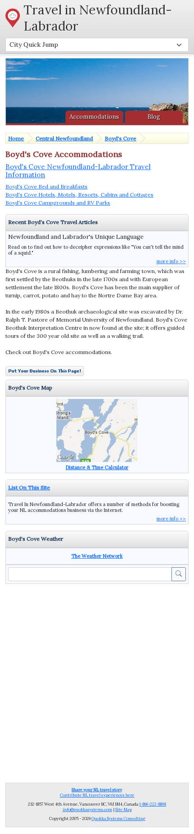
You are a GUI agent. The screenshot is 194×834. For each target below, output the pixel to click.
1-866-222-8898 (152, 804)
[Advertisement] (97, 682)
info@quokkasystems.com (87, 809)
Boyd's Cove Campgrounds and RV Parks (57, 202)
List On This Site (29, 487)
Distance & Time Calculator (97, 467)
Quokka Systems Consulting (118, 818)
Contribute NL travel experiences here (97, 792)
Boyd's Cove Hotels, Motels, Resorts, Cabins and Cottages (79, 194)
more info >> (171, 261)
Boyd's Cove (120, 138)
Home (16, 138)
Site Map (123, 809)
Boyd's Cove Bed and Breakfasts (46, 186)
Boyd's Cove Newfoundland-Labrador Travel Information (78, 170)
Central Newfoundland (64, 138)
